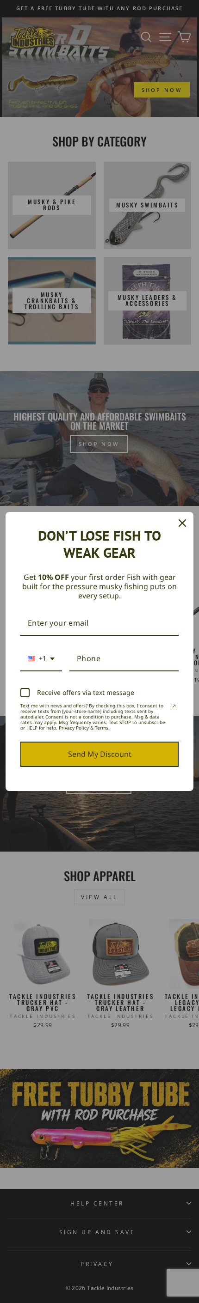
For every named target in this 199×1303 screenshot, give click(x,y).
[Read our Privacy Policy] (173, 706)
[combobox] (41, 659)
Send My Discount (99, 754)
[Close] (182, 523)
